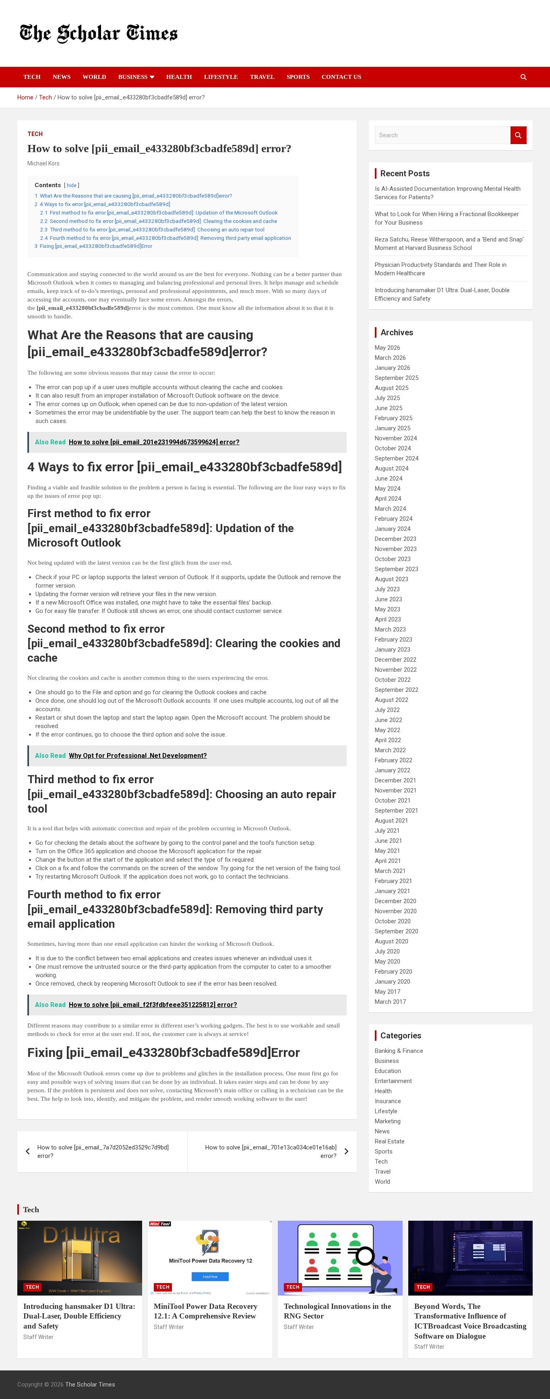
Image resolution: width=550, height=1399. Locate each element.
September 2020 (396, 931)
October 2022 (393, 679)
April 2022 (388, 740)
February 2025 (393, 418)
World (94, 77)
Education (388, 1071)
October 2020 (393, 921)
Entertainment (393, 1081)
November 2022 (396, 669)
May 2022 (387, 730)
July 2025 (387, 398)
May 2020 (387, 961)
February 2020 (393, 971)
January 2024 (392, 528)
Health (179, 77)
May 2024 (387, 488)
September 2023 (396, 569)
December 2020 (395, 901)
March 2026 (390, 357)
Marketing (388, 1121)
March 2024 (390, 508)
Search (519, 135)
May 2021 (387, 850)
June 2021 (388, 840)
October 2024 (393, 448)
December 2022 (395, 659)
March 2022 (390, 750)
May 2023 (387, 609)
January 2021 (392, 891)
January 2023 (392, 649)
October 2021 (393, 800)
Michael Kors (43, 163)
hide (72, 185)
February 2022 (393, 760)
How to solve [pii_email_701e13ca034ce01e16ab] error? (271, 1152)
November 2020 (396, 911)
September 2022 (396, 689)
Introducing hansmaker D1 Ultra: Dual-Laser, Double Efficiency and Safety (79, 1316)
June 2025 (388, 408)
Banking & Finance (399, 1050)
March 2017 (390, 1001)
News (61, 77)
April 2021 (388, 861)
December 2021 (395, 780)
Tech (32, 77)
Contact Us (341, 77)
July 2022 (387, 710)
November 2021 (396, 790)
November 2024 (396, 438)
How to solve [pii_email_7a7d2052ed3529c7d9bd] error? (103, 1152)
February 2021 (393, 881)
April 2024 (388, 498)
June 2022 (388, 720)
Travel (262, 77)
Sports (298, 77)
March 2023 (390, 629)
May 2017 (387, 991)
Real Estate (390, 1141)
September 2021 (396, 810)
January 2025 (392, 428)
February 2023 (393, 639)
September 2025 (396, 378)
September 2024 (396, 458)
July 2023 (387, 589)
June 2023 (388, 599)
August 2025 (391, 388)
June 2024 (388, 478)
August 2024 (391, 468)
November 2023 (396, 549)
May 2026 (387, 347)
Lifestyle (221, 77)
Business (132, 77)
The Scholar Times (90, 1384)
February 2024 (393, 518)
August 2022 (391, 700)
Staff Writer (38, 1337)
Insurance (388, 1101)
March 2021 (390, 871)
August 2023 (391, 579)
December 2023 (395, 539)
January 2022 (392, 770)
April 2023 (388, 619)
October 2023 (393, 559)
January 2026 (392, 367)
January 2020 (392, 981)
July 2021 (387, 830)
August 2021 (391, 820)
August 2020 (391, 941)
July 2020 (387, 951)
